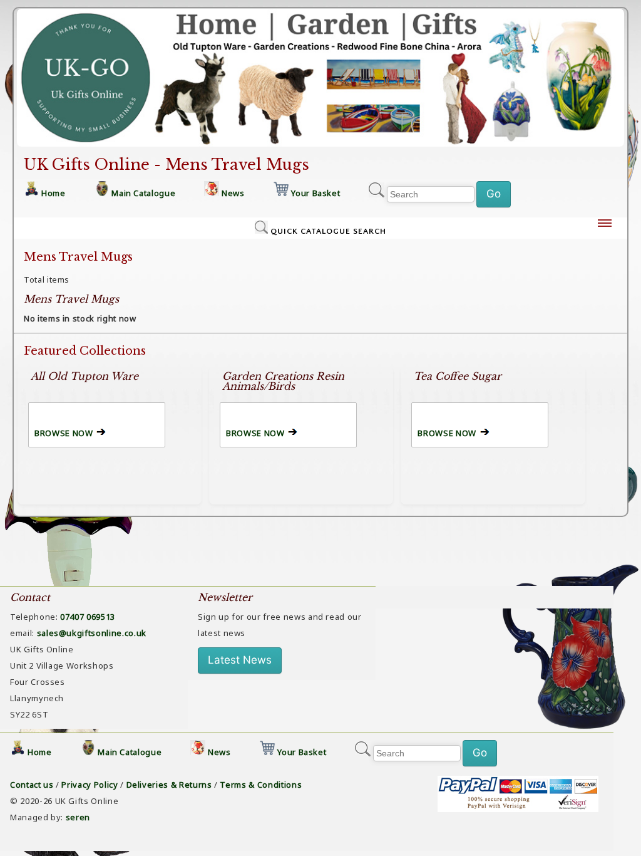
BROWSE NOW (63, 433)
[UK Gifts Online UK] (320, 147)
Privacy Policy (89, 784)
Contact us (32, 784)
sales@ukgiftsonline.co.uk (91, 633)
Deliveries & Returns (169, 784)
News (233, 193)
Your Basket (315, 193)
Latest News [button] (240, 660)
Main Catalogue (143, 193)
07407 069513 (87, 616)
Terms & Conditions (261, 784)
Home (53, 193)
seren (78, 817)
